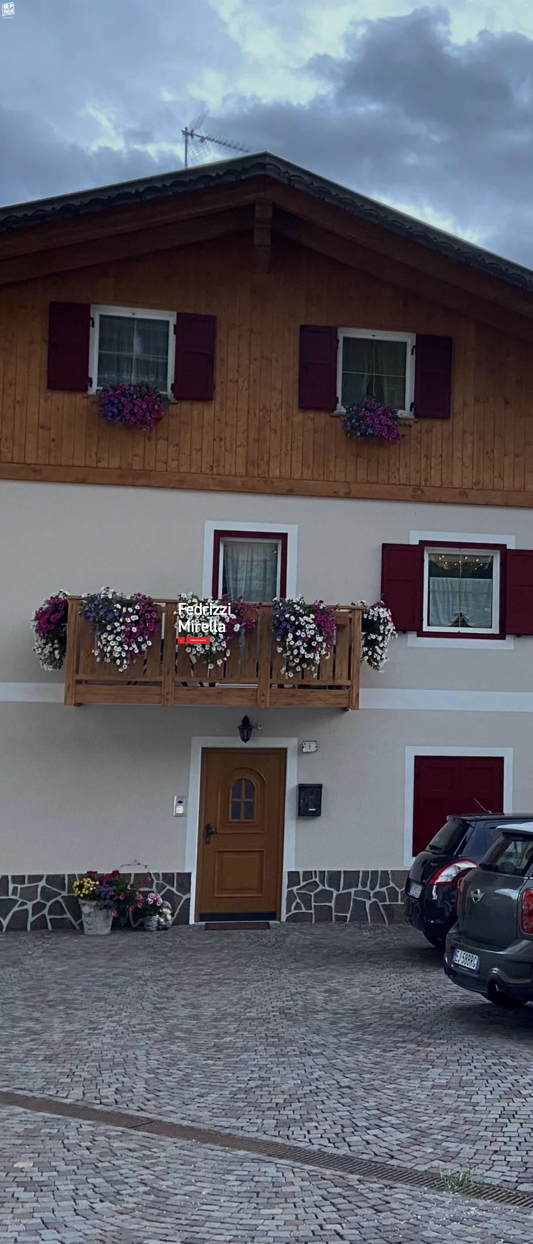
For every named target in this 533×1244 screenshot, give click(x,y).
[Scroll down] (181, 640)
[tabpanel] (266, 622)
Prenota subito (198, 640)
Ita (526, 4)
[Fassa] (8, 10)
